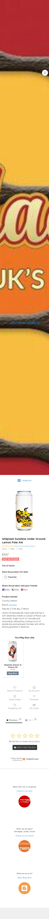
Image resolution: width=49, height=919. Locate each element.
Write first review (26, 747)
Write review (19, 546)
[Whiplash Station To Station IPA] (12, 651)
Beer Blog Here (24, 877)
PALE (20, 549)
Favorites (34, 699)
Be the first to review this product (24, 741)
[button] (11, 577)
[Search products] (44, 72)
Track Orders (15, 699)
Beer (13, 549)
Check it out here (24, 791)
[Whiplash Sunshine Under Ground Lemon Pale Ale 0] (24, 510)
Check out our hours (24, 835)
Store (4, 549)
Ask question (30, 546)
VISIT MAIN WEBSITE (24, 323)
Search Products (15, 690)
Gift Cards (34, 708)
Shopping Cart (15, 708)
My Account (34, 690)
